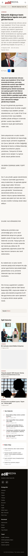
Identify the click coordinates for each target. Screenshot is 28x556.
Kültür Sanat (4, 510)
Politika (3, 500)
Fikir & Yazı (4, 515)
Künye (2, 525)
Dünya (3, 492)
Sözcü (8, 311)
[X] (6, 482)
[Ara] (25, 2)
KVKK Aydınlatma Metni (7, 540)
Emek (2, 505)
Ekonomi (3, 502)
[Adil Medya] (11, 2)
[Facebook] (2, 482)
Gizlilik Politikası (5, 537)
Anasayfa (3, 6)
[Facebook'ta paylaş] (9, 70)
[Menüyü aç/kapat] (2, 2)
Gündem (8, 6)
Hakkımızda (4, 522)
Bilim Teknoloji (4, 512)
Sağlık (2, 507)
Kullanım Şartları (5, 544)
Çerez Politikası (5, 542)
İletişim (3, 527)
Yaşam (3, 495)
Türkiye (3, 497)
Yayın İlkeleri (4, 530)
